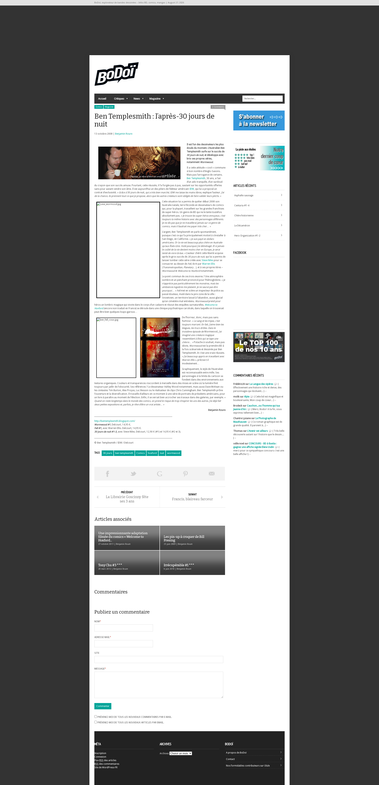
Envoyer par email (212, 474)
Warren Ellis (208, 263)
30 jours (107, 453)
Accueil (102, 98)
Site (96, 653)
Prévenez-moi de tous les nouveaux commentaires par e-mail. (135, 717)
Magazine (152, 99)
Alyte (246, 396)
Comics (99, 107)
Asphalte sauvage (243, 195)
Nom (97, 621)
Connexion (100, 756)
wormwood (173, 453)
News (135, 99)
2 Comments (218, 107)
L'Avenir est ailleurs (257, 431)
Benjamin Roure (123, 133)
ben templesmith (124, 453)
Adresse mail (102, 637)
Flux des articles (105, 760)
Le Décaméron (242, 225)
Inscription (100, 753)
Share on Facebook (107, 474)
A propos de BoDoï (236, 752)
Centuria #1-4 (241, 205)
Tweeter (133, 474)
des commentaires (106, 764)
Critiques (117, 99)
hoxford (152, 453)
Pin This (186, 474)
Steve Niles (207, 260)
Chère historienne (243, 215)
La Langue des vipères (261, 384)
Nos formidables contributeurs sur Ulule (248, 765)
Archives (164, 753)
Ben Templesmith (196, 178)
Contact (230, 759)
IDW (192, 189)
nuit (162, 453)
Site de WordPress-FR (105, 767)
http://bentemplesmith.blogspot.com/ (114, 421)
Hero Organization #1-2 (247, 235)
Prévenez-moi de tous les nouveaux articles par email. (131, 722)
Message (100, 668)
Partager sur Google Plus (159, 474)
